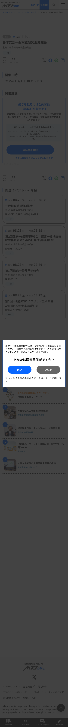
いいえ (48, 370)
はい (19, 370)
